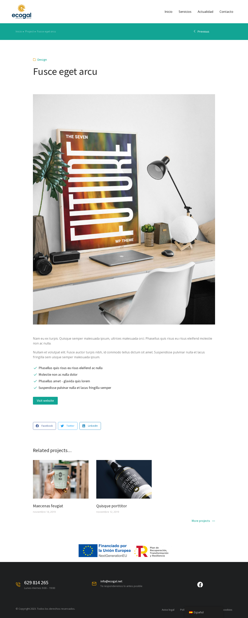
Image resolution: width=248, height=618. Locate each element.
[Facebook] (200, 585)
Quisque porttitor (111, 505)
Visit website (45, 401)
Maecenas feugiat (48, 505)
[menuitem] (168, 11)
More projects (201, 521)
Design (42, 59)
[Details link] (61, 479)
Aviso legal (168, 609)
